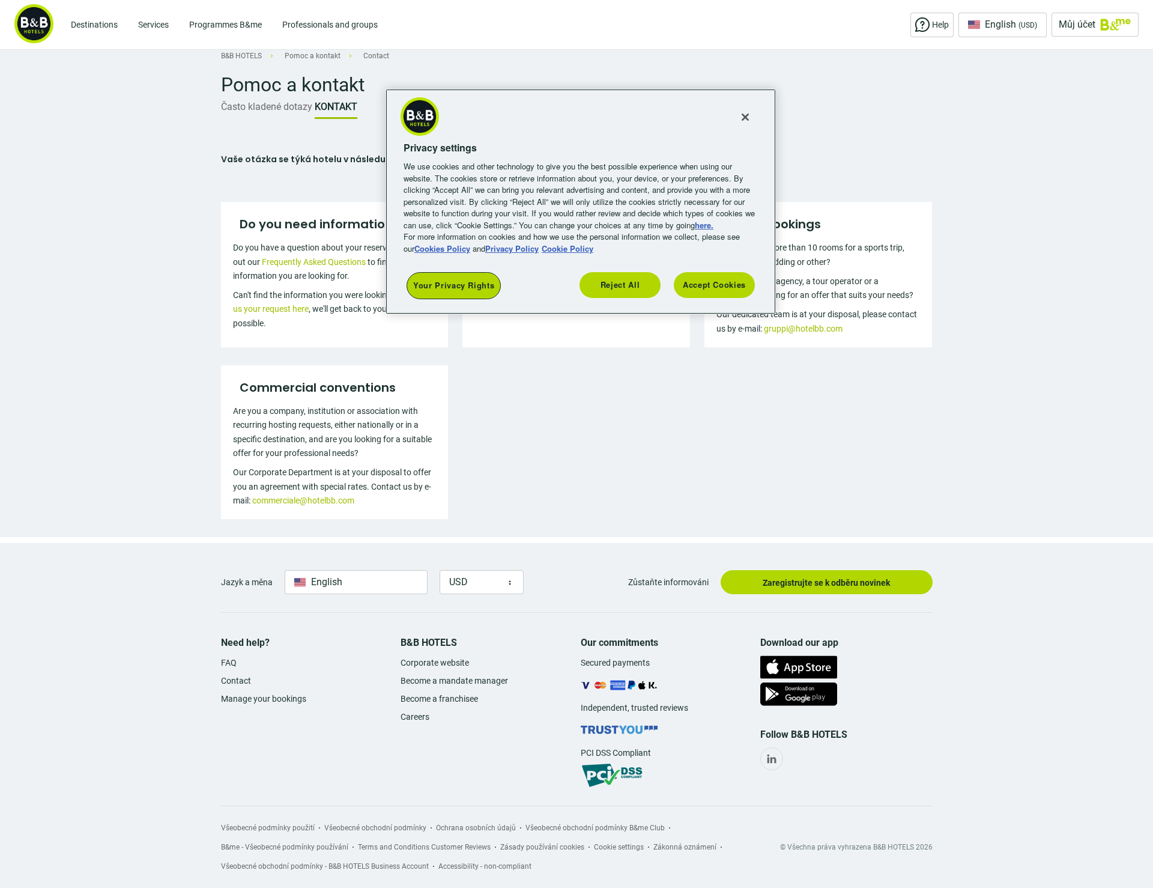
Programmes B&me (225, 24)
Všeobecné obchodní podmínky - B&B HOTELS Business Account (325, 866)
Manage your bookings (263, 699)
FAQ (229, 663)
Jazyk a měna (247, 582)
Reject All (620, 284)
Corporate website (435, 663)
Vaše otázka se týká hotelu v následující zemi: (322, 159)
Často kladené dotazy (266, 106)
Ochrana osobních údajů (476, 828)
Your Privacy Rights (453, 285)
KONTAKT (336, 106)
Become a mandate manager (454, 681)
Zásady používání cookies (542, 847)
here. (704, 225)
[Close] (745, 117)
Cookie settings (619, 847)
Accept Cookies (714, 284)
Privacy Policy (512, 248)
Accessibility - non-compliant (484, 866)
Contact (236, 681)
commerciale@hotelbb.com (303, 500)
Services (153, 24)
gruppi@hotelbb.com (803, 328)
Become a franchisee (439, 699)
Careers (415, 717)
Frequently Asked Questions (314, 262)
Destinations (94, 24)
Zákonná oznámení (684, 847)
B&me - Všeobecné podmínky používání (284, 847)
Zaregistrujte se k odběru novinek (826, 583)
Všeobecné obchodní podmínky (375, 828)
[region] (581, 201)
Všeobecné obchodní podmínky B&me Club (595, 828)
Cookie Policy (567, 248)
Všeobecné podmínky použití (268, 828)
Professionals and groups (330, 24)
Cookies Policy (442, 248)
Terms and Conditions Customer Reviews (424, 847)
